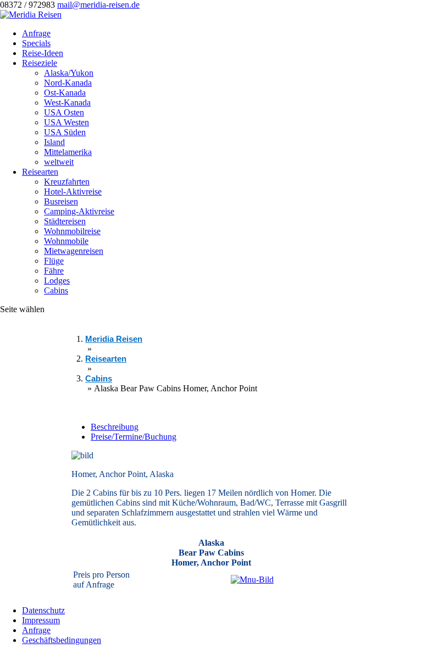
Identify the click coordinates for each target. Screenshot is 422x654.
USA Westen (66, 122)
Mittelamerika (68, 152)
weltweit (59, 162)
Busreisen (61, 201)
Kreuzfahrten (67, 181)
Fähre (54, 270)
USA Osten (64, 112)
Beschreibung (114, 426)
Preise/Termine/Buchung (133, 436)
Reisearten (40, 171)
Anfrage (36, 33)
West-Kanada (67, 102)
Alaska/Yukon (68, 72)
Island (54, 142)
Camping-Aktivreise (79, 211)
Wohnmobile (66, 241)
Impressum (41, 620)
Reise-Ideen (42, 53)
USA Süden (65, 132)
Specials (36, 43)
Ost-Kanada (65, 92)
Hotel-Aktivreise (73, 191)
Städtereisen (65, 221)
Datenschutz (43, 610)
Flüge (54, 260)
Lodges (57, 280)
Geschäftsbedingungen (61, 640)
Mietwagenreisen (73, 251)
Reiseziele (39, 63)
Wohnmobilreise (72, 231)
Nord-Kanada (68, 82)
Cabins (56, 290)
